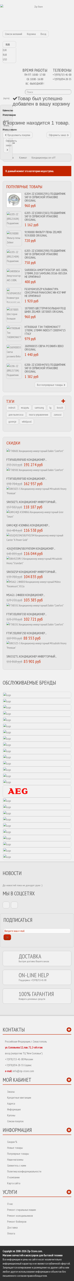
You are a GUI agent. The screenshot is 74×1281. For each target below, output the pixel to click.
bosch (60, 407)
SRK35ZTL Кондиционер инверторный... (31, 656)
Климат (23, 157)
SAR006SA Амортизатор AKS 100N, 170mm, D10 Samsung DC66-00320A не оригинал (46, 273)
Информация (14, 1109)
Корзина (31, 34)
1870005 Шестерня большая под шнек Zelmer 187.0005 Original (45, 310)
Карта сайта (13, 1183)
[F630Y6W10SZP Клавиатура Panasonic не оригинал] (14, 295)
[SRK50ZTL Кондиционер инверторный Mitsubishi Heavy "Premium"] (37, 492)
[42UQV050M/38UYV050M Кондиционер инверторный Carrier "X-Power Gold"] (37, 539)
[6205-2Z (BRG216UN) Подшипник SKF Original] (14, 219)
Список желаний (13, 34)
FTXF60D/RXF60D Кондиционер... (26, 460)
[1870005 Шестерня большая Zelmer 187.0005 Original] (14, 314)
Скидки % (12, 1142)
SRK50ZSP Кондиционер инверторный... (31, 572)
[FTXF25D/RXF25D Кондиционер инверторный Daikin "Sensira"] (37, 626)
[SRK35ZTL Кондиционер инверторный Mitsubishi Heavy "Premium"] (37, 647)
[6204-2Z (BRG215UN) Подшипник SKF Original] (14, 200)
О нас (10, 1204)
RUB (5, 54)
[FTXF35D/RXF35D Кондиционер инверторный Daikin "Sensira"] (37, 607)
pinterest (6, 905)
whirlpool (27, 421)
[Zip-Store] (37, 15)
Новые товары (15, 1147)
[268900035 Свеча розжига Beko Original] (14, 352)
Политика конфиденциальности (24, 1171)
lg (50, 407)
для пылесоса (15, 414)
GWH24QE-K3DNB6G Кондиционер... (28, 525)
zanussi (57, 414)
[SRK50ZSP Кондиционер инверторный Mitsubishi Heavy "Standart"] (37, 562)
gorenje (12, 421)
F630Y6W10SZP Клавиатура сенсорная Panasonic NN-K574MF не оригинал (45, 292)
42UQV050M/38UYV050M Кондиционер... (30, 548)
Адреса (11, 1103)
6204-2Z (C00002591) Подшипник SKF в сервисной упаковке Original (45, 197)
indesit (11, 407)
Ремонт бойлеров (16, 1221)
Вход (43, 34)
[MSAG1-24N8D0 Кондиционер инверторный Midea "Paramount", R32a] (37, 585)
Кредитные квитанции (19, 1097)
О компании (13, 1177)
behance (14, 905)
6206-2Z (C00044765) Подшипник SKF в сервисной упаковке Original (45, 368)
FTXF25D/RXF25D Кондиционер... (26, 633)
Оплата (11, 1233)
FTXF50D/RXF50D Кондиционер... (26, 479)
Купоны (11, 1115)
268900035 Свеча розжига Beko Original (44, 347)
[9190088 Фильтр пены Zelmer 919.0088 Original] (14, 238)
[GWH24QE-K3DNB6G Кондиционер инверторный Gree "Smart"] (37, 516)
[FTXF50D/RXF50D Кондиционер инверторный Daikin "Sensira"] (37, 471)
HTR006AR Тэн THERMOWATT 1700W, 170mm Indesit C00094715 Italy (45, 330)
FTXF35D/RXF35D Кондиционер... (26, 614)
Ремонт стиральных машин (21, 1209)
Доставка (12, 1227)
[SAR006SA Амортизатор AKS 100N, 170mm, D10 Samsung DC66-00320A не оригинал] (14, 276)
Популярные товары (24, 186)
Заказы (11, 1091)
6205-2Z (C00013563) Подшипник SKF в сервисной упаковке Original (45, 216)
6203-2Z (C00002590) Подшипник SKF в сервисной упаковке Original (45, 254)
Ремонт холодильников (20, 1215)
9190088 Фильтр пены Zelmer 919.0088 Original (43, 233)
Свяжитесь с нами (16, 1165)
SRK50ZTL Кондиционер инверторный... (31, 502)
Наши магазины (15, 1159)
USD (5, 59)
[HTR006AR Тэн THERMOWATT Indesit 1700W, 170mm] (14, 333)
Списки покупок (15, 1121)
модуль (25, 407)
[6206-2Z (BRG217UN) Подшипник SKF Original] (14, 371)
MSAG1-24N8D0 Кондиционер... (25, 595)
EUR (5, 50)
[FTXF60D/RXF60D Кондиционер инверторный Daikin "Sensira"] (37, 452)
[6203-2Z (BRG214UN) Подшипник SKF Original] (14, 257)
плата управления (38, 414)
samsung (39, 407)
